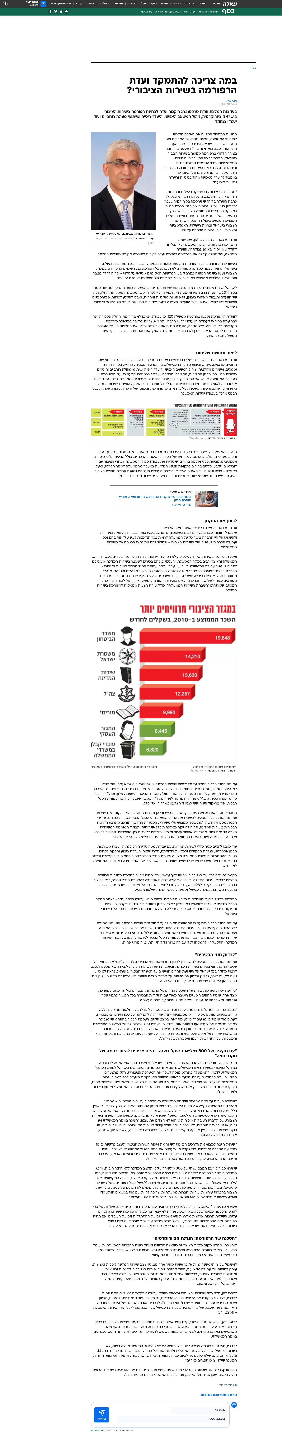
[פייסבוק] (50, 11)
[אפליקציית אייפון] (61, 11)
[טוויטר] (55, 11)
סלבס (164, 3)
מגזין (185, 12)
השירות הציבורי (228, 1385)
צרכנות (203, 12)
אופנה (90, 3)
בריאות (132, 3)
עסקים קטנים (172, 12)
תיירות (119, 3)
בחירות (189, 3)
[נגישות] (5, 4)
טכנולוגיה (104, 3)
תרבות (177, 3)
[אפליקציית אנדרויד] (66, 11)
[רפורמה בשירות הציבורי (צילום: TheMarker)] (164, 423)
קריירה (159, 12)
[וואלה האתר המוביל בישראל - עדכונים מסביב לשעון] (230, 4)
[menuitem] (213, 4)
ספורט (203, 3)
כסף (154, 3)
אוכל (144, 3)
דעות (193, 12)
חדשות (215, 3)
